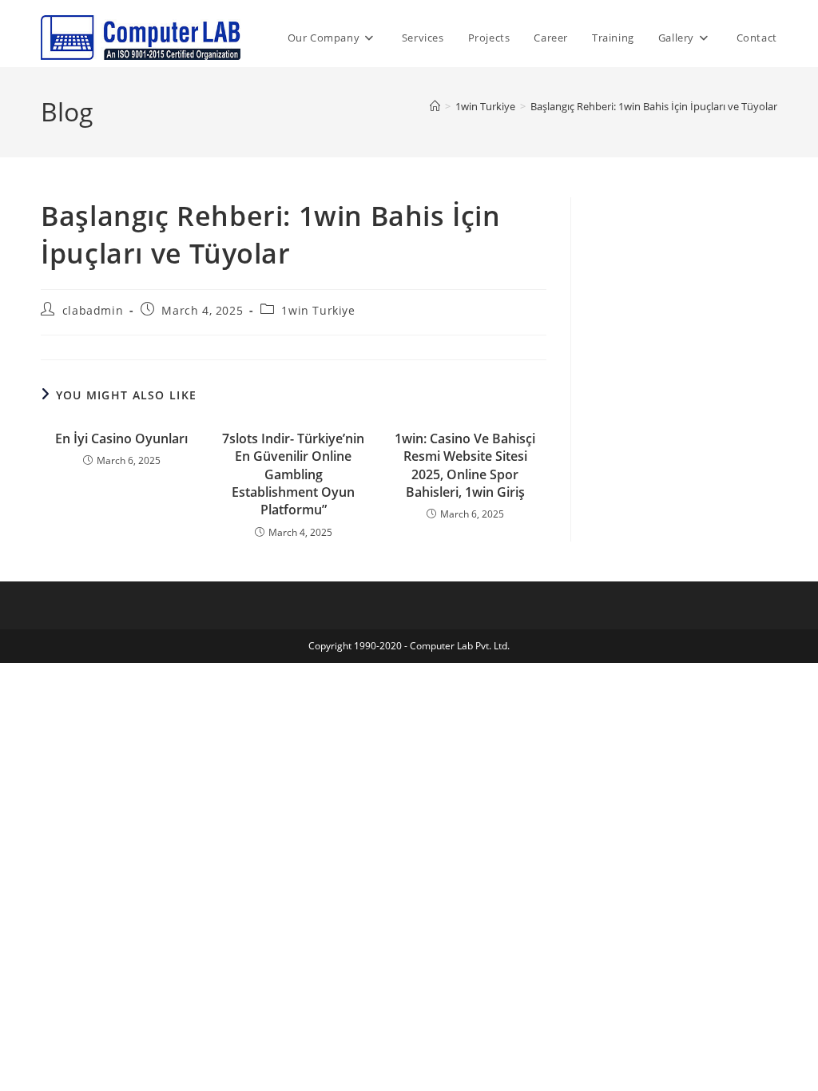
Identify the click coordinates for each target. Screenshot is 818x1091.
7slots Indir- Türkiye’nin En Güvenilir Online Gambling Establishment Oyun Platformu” (293, 474)
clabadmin (92, 310)
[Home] (435, 106)
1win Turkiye (318, 310)
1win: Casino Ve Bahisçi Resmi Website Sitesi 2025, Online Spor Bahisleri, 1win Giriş (465, 465)
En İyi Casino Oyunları (121, 438)
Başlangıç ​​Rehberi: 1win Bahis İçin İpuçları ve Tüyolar (653, 106)
